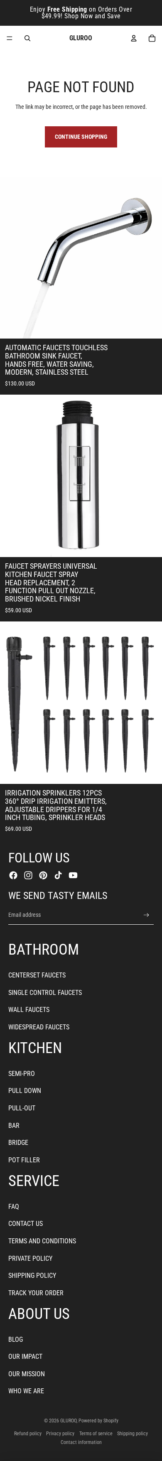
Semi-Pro (21, 1074)
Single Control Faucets (45, 993)
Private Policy (30, 1258)
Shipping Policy (32, 1275)
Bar (14, 1126)
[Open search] (27, 38)
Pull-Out (21, 1108)
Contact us (25, 1224)
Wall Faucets (28, 1010)
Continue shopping (81, 136)
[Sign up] (146, 915)
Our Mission (26, 1374)
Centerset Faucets (37, 975)
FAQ (13, 1207)
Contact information (81, 1442)
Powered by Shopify (98, 1421)
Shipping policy (132, 1433)
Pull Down (24, 1091)
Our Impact (25, 1356)
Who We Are (26, 1391)
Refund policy (28, 1433)
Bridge (18, 1143)
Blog (15, 1339)
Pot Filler (24, 1160)
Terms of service (96, 1433)
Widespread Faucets (38, 1027)
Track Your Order (36, 1293)
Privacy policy (60, 1433)
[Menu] (9, 38)
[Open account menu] (134, 38)
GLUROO (68, 1421)
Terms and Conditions (42, 1241)
